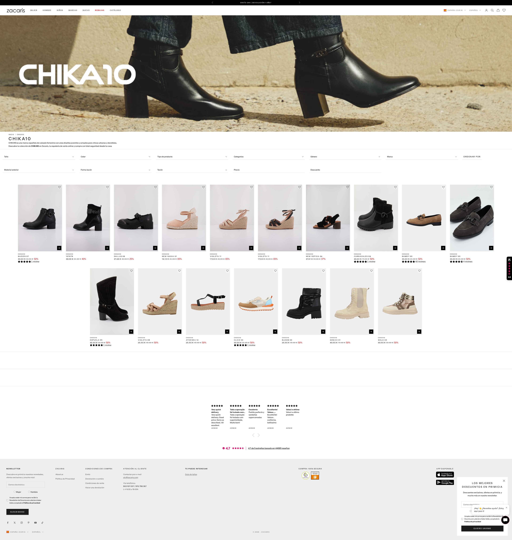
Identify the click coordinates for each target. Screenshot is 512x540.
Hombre (34, 492)
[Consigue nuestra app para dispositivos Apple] (445, 475)
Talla (6, 156)
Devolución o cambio (94, 479)
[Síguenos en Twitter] (14, 522)
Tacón (160, 170)
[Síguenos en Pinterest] (28, 522)
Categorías (238, 156)
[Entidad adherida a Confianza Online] (310, 476)
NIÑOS (60, 10)
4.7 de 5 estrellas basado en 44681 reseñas (269, 448)
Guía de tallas (191, 474)
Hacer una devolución (94, 487)
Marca (390, 156)
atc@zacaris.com (130, 477)
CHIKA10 (20, 134)
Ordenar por (472, 156)
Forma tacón (86, 170)
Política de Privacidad (65, 479)
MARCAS (73, 10)
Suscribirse (17, 512)
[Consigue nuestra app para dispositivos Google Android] (445, 482)
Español (473, 10)
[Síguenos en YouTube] (35, 522)
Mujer (18, 492)
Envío (87, 474)
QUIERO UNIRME (482, 528)
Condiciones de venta (94, 483)
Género (314, 156)
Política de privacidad (472, 522)
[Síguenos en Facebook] (7, 522)
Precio (236, 170)
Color (83, 156)
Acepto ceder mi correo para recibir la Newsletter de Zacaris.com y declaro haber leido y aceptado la (483, 519)
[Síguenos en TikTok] (42, 522)
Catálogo (115, 10)
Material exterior (11, 170)
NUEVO (86, 10)
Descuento (315, 170)
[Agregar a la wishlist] (443, 187)
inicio (11, 134)
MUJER (33, 10)
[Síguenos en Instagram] (21, 522)
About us (59, 474)
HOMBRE (47, 10)
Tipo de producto (164, 156)
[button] (24, 262)
